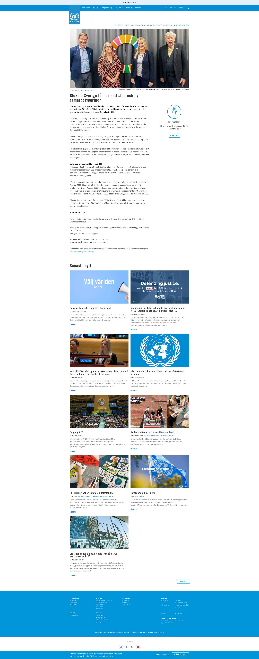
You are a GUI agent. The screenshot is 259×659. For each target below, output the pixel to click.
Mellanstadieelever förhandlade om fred (152, 432)
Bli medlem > (174, 136)
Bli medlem (73, 600)
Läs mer (72, 324)
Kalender (138, 7)
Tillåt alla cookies (181, 654)
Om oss (181, 8)
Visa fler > (183, 581)
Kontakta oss (100, 615)
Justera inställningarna (162, 654)
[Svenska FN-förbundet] (74, 14)
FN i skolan (119, 7)
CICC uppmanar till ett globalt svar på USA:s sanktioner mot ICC (93, 555)
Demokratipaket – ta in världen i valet (90, 308)
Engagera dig (107, 7)
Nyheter (129, 7)
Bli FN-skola (73, 604)
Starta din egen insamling (104, 600)
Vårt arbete (86, 7)
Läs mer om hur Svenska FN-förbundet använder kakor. (92, 656)
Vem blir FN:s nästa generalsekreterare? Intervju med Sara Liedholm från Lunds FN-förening (99, 373)
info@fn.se (178, 613)
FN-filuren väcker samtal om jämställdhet (92, 492)
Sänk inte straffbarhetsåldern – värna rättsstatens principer (158, 373)
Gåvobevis (99, 606)
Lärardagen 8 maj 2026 (143, 492)
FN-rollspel (125, 602)
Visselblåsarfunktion (102, 619)
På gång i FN (76, 432)
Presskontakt (74, 615)
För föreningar (170, 8)
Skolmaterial (126, 604)
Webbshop (99, 608)
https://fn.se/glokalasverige (83, 251)
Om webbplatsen (101, 623)
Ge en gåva (73, 602)
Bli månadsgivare (101, 602)
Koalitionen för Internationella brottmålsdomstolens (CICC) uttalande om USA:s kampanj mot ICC (158, 309)
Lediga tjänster (100, 617)
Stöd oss (96, 7)
